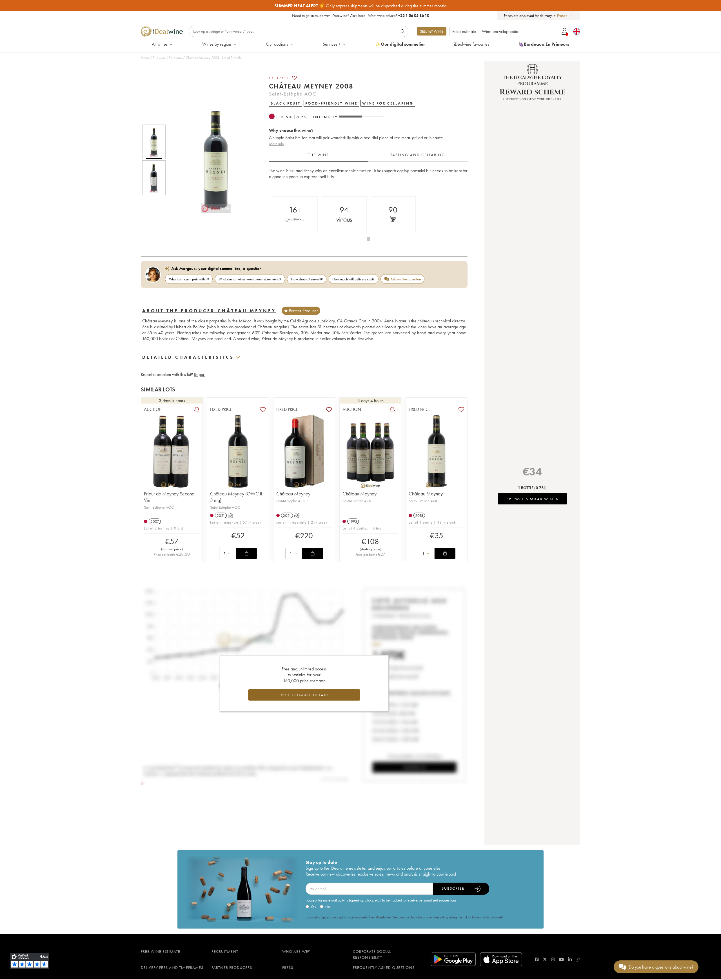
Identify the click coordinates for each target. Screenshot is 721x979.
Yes (313, 906)
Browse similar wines (532, 498)
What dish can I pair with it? (189, 279)
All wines (160, 44)
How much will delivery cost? (353, 279)
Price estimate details (304, 694)
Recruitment (225, 951)
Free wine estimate (160, 951)
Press (287, 967)
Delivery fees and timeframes (172, 967)
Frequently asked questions (384, 967)
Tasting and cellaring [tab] (417, 154)
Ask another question (405, 279)
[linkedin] (570, 959)
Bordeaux (175, 57)
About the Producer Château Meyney (209, 311)
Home (145, 57)
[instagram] (553, 959)
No (327, 906)
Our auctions (277, 44)
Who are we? (296, 951)
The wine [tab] (318, 154)
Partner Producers (232, 967)
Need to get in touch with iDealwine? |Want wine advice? (360, 15)
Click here (357, 15)
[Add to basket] (246, 553)
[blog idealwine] (578, 959)
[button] (212, 160)
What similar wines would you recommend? (250, 279)
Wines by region (216, 44)
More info (276, 143)
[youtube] (561, 959)
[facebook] (536, 959)
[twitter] (545, 959)
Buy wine (159, 57)
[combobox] (565, 16)
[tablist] (368, 155)
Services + (332, 44)
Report (199, 374)
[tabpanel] (368, 179)
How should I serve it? (307, 279)
